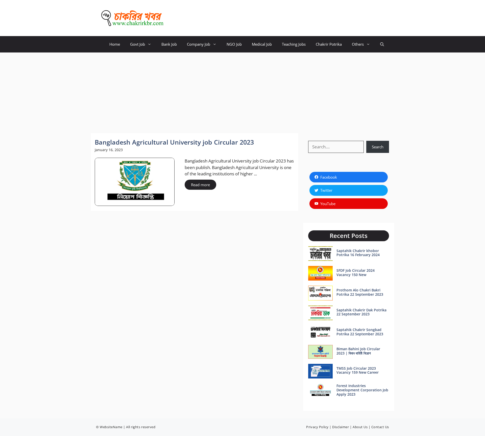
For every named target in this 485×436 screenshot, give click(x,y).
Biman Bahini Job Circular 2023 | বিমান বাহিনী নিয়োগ (358, 351)
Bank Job (169, 44)
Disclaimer (340, 427)
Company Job (198, 44)
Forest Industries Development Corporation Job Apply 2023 (362, 390)
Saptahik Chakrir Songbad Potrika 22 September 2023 (359, 331)
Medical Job (262, 44)
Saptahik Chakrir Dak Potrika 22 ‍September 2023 (361, 312)
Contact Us (380, 427)
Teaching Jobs (294, 44)
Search (377, 146)
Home (114, 44)
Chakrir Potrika (329, 44)
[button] (382, 44)
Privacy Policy (317, 427)
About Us (360, 427)
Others (358, 44)
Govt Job (137, 44)
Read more (200, 184)
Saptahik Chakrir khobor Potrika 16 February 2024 (358, 252)
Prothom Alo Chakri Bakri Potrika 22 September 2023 (359, 292)
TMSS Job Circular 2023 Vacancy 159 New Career (357, 370)
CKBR (176, 18)
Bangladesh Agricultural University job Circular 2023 (174, 142)
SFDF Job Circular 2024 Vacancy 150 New (355, 272)
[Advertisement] (242, 90)
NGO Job (234, 44)
